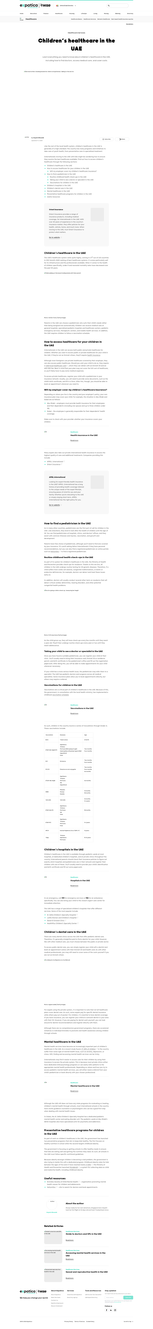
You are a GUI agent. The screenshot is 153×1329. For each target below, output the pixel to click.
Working (117, 13)
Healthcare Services (90, 19)
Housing (71, 13)
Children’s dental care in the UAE (60, 188)
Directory (130, 13)
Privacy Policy (117, 1302)
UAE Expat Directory (91, 1297)
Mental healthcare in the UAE (58, 191)
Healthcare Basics (76, 19)
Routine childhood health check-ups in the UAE (68, 177)
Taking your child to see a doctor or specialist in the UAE (72, 180)
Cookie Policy (90, 1321)
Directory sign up (72, 1297)
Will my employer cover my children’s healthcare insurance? (73, 171)
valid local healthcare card (56, 366)
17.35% (88, 1165)
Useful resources (53, 197)
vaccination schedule (60, 695)
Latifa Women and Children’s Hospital (61, 918)
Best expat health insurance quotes (122, 19)
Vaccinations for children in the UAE (64, 183)
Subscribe (128, 1297)
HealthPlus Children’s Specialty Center (62, 923)
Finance (45, 13)
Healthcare (59, 13)
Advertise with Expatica (74, 1294)
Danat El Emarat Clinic (55, 921)
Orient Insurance (53, 464)
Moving (106, 13)
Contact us (54, 1300)
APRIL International (55, 462)
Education (33, 13)
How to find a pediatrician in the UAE (61, 174)
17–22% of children (88, 1049)
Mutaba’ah (74, 1167)
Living (95, 13)
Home (21, 13)
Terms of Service (79, 1321)
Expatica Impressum (57, 1303)
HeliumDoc (54, 551)
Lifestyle (84, 13)
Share (123, 139)
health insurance (93, 355)
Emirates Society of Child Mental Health (62, 1182)
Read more (74, 440)
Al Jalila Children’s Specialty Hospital (61, 915)
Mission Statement (57, 1306)
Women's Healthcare (103, 19)
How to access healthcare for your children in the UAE (68, 168)
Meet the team (55, 1297)
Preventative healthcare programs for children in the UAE (69, 194)
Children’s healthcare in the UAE (59, 166)
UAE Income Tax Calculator (93, 1294)
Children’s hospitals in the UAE (59, 185)
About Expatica (56, 1294)
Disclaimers (129, 24)
